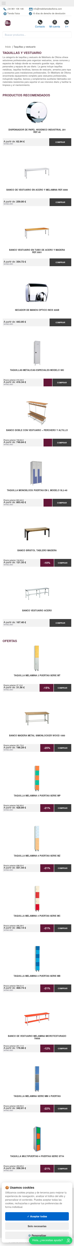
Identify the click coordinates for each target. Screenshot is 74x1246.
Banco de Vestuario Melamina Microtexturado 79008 (37, 1037)
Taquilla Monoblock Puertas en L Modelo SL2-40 (37, 490)
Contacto (40, 26)
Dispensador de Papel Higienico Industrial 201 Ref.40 (37, 131)
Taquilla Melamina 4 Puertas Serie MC (37, 916)
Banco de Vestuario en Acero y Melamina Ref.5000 (37, 190)
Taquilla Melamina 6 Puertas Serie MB (37, 976)
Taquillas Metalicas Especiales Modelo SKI (37, 370)
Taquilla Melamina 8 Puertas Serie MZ (37, 855)
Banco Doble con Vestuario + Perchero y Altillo (37, 430)
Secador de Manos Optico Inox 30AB (37, 310)
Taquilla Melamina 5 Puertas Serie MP (37, 795)
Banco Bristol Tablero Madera (37, 550)
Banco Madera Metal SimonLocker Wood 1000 (37, 735)
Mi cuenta (54, 26)
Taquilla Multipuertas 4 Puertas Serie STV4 (37, 1156)
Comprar (60, 142)
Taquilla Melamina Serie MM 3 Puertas (37, 1096)
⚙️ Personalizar (37, 1235)
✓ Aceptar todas (37, 1216)
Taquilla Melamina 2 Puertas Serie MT (37, 675)
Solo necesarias (37, 1226)
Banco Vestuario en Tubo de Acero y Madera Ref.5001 (37, 251)
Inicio (8, 46)
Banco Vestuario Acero (37, 610)
